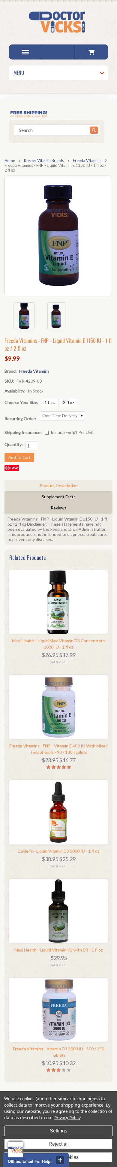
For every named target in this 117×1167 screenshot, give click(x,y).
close (60, 1160)
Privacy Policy (67, 1117)
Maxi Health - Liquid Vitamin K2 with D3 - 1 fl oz (58, 949)
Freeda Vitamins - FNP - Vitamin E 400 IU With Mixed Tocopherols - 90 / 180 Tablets (58, 749)
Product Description (59, 485)
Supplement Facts (59, 496)
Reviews (59, 507)
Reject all (59, 1144)
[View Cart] (91, 52)
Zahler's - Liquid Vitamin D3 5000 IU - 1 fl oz (58, 851)
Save (14, 468)
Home (9, 160)
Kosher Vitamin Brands (44, 160)
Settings (58, 1130)
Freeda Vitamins (87, 160)
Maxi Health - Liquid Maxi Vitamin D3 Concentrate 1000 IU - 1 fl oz (58, 643)
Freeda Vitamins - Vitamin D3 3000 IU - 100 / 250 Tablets (58, 1052)
